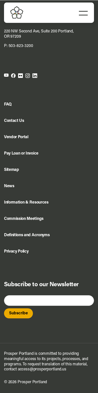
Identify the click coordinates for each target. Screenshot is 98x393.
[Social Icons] (13, 75)
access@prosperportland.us (42, 369)
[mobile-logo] (16, 8)
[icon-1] (6, 75)
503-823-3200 (21, 46)
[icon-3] (20, 75)
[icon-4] (27, 75)
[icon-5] (34, 75)
